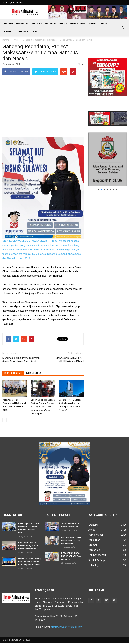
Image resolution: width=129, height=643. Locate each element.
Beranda (8, 23)
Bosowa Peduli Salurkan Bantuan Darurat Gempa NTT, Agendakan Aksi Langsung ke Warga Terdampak (43, 407)
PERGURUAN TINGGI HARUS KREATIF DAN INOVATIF (71, 556)
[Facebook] (91, 600)
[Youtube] (114, 600)
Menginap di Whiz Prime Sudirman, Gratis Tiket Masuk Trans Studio (21, 359)
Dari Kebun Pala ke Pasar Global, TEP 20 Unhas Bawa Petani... (28, 546)
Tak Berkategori (97, 554)
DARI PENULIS (33, 373)
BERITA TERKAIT (13, 373)
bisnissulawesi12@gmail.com (66, 626)
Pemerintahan (78, 23)
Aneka (61, 23)
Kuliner (49, 23)
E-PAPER (8, 31)
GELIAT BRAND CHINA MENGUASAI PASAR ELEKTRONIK (71, 540)
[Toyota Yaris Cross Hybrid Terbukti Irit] (52, 526)
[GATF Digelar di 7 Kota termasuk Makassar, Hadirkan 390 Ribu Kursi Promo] (9, 526)
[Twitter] (106, 600)
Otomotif (93, 544)
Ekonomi (20, 23)
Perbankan (94, 549)
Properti (93, 23)
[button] (123, 28)
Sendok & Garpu (97, 560)
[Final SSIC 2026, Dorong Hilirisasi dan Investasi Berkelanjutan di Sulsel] (9, 561)
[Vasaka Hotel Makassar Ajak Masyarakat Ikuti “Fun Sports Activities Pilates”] (71, 388)
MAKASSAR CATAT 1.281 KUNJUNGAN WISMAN (70, 359)
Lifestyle (35, 23)
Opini (104, 23)
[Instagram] (98, 600)
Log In (34, 31)
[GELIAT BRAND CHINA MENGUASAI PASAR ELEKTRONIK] (52, 540)
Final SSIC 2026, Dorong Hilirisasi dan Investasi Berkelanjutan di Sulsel (29, 562)
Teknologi (93, 565)
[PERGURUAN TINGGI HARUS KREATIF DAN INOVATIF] (52, 556)
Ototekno (20, 31)
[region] (107, 84)
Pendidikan (94, 539)
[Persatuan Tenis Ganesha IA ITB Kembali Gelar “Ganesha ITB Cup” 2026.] (14, 388)
